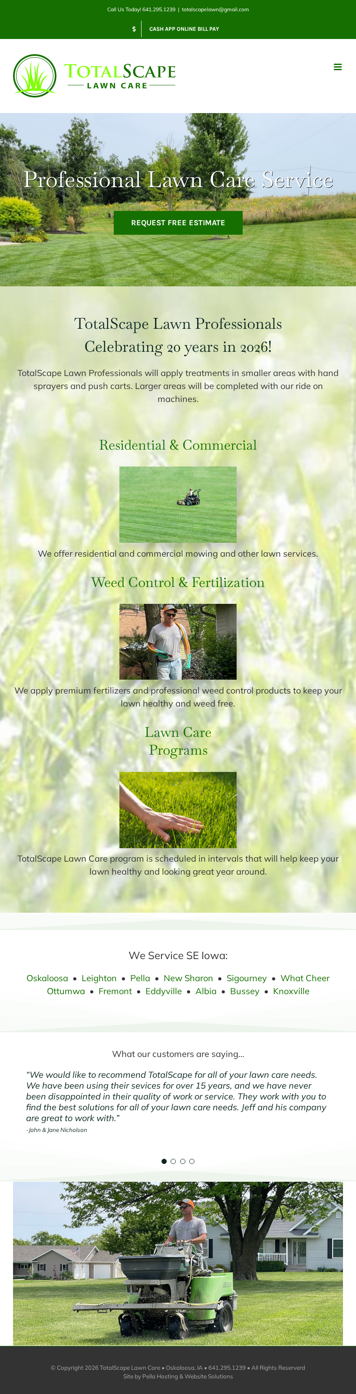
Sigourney (247, 978)
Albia (206, 991)
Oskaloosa (47, 978)
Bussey (245, 991)
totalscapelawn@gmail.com (215, 9)
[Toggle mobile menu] (338, 66)
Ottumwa (66, 991)
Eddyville (163, 991)
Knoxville (291, 991)
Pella (140, 978)
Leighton (99, 978)
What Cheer (305, 978)
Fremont (115, 991)
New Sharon (188, 978)
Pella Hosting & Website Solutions (187, 1376)
